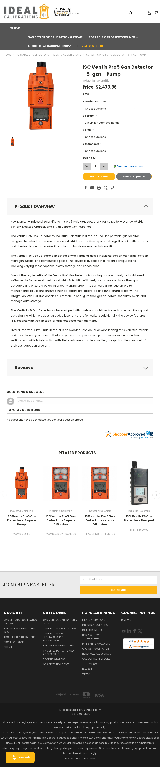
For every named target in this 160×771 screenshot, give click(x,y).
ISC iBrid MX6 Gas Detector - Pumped (139, 518)
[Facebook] (86, 188)
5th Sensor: (92, 144)
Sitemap (8, 647)
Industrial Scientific (95, 625)
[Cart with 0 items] (156, 13)
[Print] (99, 188)
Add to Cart (139, 482)
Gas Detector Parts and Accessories (58, 652)
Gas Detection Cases (56, 664)
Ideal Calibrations (93, 620)
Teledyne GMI (90, 664)
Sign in (8, 642)
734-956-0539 (92, 46)
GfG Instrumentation (95, 648)
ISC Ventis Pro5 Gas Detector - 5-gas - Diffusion (61, 520)
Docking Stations (54, 659)
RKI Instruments (92, 630)
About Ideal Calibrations (48, 46)
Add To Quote (134, 176)
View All (87, 674)
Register (23, 642)
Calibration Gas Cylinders (59, 628)
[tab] (80, 206)
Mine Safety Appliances (96, 643)
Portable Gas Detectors (58, 645)
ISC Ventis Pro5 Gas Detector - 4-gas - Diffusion (100, 520)
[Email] (92, 188)
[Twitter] (106, 188)
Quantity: (89, 158)
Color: (88, 130)
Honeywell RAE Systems (96, 653)
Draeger (87, 669)
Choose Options (21, 482)
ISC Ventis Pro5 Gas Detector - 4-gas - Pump (21, 520)
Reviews (126, 620)
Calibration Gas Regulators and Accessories (53, 637)
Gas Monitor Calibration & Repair (60, 621)
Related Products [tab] (77, 453)
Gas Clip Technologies (96, 658)
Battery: (90, 116)
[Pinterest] (112, 188)
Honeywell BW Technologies (91, 636)
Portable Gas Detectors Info (112, 37)
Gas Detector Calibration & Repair (55, 37)
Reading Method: (96, 101)
